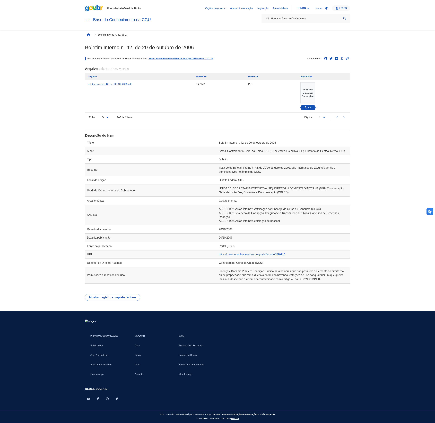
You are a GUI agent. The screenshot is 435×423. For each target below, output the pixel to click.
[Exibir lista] (107, 117)
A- (321, 8)
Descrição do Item (99, 135)
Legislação (262, 8)
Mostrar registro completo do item (112, 297)
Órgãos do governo (215, 8)
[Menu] (87, 20)
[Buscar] (344, 18)
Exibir (92, 117)
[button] (341, 8)
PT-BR (302, 8)
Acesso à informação (241, 8)
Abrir (307, 107)
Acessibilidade (280, 8)
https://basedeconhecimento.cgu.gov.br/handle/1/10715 (181, 58)
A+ (317, 8)
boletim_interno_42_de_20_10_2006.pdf (110, 84)
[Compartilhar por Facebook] (97, 398)
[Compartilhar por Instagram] (107, 398)
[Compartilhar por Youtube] (88, 398)
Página (308, 117)
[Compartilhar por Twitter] (117, 398)
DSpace (235, 418)
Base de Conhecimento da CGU (122, 19)
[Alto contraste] (326, 8)
